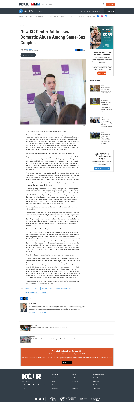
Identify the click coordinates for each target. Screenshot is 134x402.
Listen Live (54, 378)
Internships (75, 388)
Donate (111, 4)
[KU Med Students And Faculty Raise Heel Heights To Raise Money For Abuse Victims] (25, 339)
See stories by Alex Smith (37, 312)
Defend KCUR (67, 362)
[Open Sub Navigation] (33, 16)
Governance (96, 381)
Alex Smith (29, 49)
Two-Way (44, 292)
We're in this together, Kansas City (67, 351)
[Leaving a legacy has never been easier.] (101, 37)
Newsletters (55, 388)
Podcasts (54, 384)
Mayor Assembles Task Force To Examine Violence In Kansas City (49, 327)
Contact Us (75, 381)
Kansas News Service (31, 292)
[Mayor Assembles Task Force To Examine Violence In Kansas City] (25, 328)
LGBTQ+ (36, 288)
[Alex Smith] (23, 307)
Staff (74, 378)
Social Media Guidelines (98, 374)
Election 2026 (23, 16)
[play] (21, 11)
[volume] (25, 11)
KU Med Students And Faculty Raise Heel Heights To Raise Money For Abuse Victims (54, 339)
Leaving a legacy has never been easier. (102, 53)
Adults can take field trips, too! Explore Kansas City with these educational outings (106, 123)
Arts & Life (39, 16)
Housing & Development (104, 99)
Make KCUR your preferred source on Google (102, 156)
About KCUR (55, 374)
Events (74, 374)
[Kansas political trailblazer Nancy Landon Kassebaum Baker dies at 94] (95, 88)
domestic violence (47, 288)
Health (22, 26)
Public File (95, 384)
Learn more (102, 73)
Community (34, 325)
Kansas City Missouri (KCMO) (64, 288)
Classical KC (91, 16)
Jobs (74, 384)
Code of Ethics (96, 378)
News (30, 16)
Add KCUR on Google (102, 168)
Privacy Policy (96, 388)
